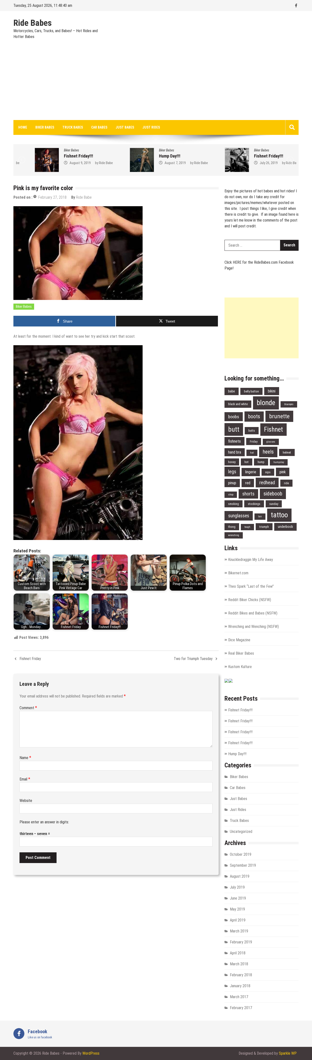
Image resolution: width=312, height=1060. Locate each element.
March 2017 (239, 997)
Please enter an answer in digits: (44, 822)
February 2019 (241, 942)
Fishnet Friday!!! (59, 155)
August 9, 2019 (61, 163)
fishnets (234, 441)
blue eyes (288, 404)
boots (254, 416)
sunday (273, 504)
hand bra (234, 452)
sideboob (272, 494)
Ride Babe (87, 163)
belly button (251, 391)
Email (25, 779)
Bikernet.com (238, 573)
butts (251, 430)
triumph (264, 527)
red (247, 483)
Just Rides (151, 127)
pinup (232, 483)
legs (232, 471)
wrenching (233, 535)
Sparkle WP (288, 1053)
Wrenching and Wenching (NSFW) (253, 626)
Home (22, 127)
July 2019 (237, 887)
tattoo (279, 515)
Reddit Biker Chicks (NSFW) (249, 599)
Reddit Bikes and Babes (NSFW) (252, 613)
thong (231, 527)
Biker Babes (44, 127)
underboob (285, 527)
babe (231, 391)
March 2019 (239, 931)
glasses (270, 441)
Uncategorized (241, 831)
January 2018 (240, 986)
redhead (267, 482)
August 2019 (239, 876)
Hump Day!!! (151, 155)
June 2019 (238, 898)
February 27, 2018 (52, 197)
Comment (28, 708)
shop (230, 494)
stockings (254, 504)
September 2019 (243, 865)
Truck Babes (72, 127)
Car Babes (99, 127)
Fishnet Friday (30, 658)
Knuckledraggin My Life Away (250, 559)
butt (233, 429)
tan (260, 516)
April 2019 (237, 920)
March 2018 (239, 964)
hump (261, 462)
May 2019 (237, 909)
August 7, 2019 (156, 163)
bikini (271, 391)
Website (26, 800)
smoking (233, 504)
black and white (238, 404)
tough (247, 527)
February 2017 (241, 1007)
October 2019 (240, 854)
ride (286, 483)
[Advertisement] (156, 83)
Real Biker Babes (241, 653)
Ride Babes (32, 23)
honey (231, 462)
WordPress (90, 1053)
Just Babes (125, 127)
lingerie (250, 472)
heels (268, 452)
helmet (287, 452)
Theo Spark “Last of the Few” (251, 586)
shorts (248, 494)
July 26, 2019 (250, 163)
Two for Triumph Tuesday (193, 658)
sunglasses (238, 516)
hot (246, 462)
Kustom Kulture (240, 666)
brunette (279, 416)
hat (252, 452)
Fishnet (273, 429)
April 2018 (237, 953)
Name (25, 757)
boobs (233, 416)
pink (283, 471)
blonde (266, 403)
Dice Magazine (239, 640)
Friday (253, 441)
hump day (278, 462)
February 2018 (241, 975)
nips (268, 472)
